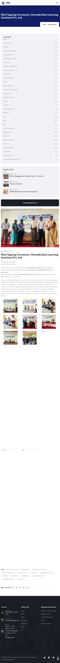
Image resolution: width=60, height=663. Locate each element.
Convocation (7, 74)
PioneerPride (14, 575)
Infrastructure (7, 93)
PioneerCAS (5, 575)
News (4, 120)
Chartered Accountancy (10, 58)
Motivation (6, 113)
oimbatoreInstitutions (46, 572)
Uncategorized (7, 155)
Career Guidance (8, 54)
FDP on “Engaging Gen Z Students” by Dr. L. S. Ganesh (26, 176)
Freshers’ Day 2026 (16, 184)
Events (5, 82)
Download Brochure (30, 203)
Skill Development (8, 140)
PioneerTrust (25, 575)
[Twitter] (44, 657)
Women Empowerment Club (11, 159)
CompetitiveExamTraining (39, 569)
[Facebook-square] (49, 657)
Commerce (6, 62)
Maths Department (8, 109)
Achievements (52, 24)
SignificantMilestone (38, 575)
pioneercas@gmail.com (12, 620)
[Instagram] (58, 657)
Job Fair (5, 101)
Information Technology (10, 89)
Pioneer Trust (7, 132)
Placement (6, 136)
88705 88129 (8, 612)
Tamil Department (8, 147)
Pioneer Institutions (8, 128)
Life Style (6, 105)
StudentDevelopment (8, 579)
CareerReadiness (24, 569)
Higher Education (8, 85)
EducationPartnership (8, 572)
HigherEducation (22, 572)
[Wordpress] (58, 659)
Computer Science (8, 70)
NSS (4, 124)
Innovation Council (8, 97)
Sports (5, 144)
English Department (9, 78)
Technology (6, 151)
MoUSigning (34, 572)
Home (44, 24)
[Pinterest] (53, 657)
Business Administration (10, 51)
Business (5, 47)
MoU (4, 116)
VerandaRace (20, 579)
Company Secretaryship (10, 66)
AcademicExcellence (11, 569)
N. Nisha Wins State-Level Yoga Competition (24, 191)
